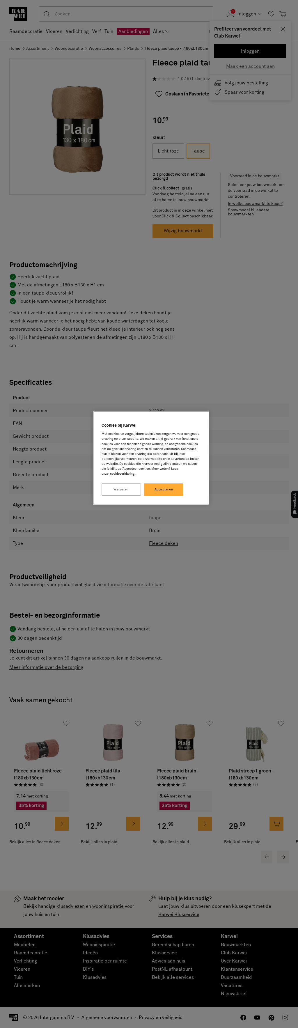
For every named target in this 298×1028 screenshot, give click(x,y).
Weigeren (121, 489)
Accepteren (164, 489)
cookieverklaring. (122, 473)
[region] (151, 458)
